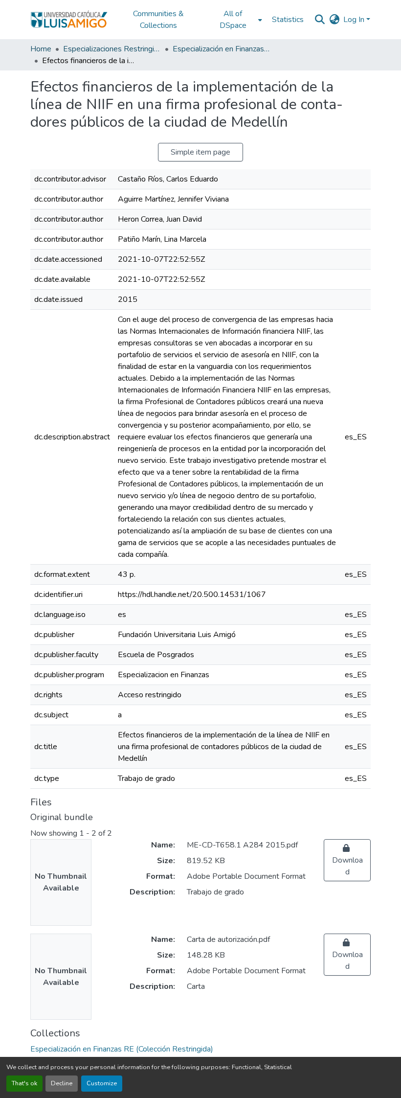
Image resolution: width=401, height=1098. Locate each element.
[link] (347, 860)
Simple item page (200, 152)
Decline (61, 1083)
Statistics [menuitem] (288, 19)
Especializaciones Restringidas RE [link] (112, 49)
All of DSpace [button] (233, 19)
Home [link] (40, 49)
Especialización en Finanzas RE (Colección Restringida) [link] (221, 49)
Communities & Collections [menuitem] (158, 19)
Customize (102, 1083)
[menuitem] (235, 19)
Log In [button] (354, 19)
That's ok (24, 1083)
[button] (69, 19)
